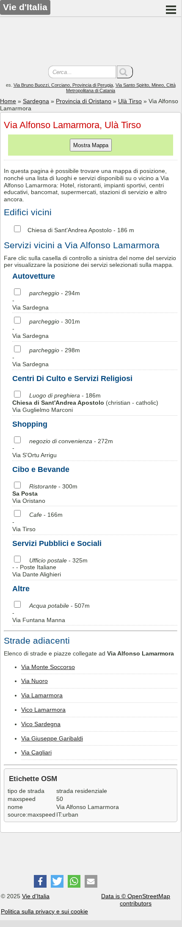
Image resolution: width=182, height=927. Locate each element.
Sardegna (36, 101)
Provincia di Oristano (83, 101)
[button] (40, 881)
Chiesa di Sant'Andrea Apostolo (70, 230)
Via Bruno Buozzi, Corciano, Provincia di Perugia (63, 85)
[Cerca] (125, 72)
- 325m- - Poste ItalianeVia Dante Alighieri (50, 567)
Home (8, 101)
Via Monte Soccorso (48, 667)
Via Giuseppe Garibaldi (52, 738)
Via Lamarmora (42, 695)
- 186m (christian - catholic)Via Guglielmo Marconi (85, 402)
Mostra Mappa (90, 145)
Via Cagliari (36, 752)
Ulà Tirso (130, 101)
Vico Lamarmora (43, 709)
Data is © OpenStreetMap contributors (135, 900)
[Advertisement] (90, 42)
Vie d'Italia (36, 896)
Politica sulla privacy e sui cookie (44, 911)
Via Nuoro (34, 680)
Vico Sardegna (41, 724)
